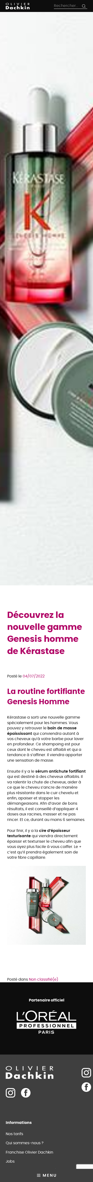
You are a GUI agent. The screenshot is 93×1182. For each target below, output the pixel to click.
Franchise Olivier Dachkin (29, 1152)
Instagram (86, 1073)
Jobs (10, 1161)
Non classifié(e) (43, 979)
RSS (86, 1101)
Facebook (26, 1093)
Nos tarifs (14, 1134)
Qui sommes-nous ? (24, 1143)
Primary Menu (46, 1175)
